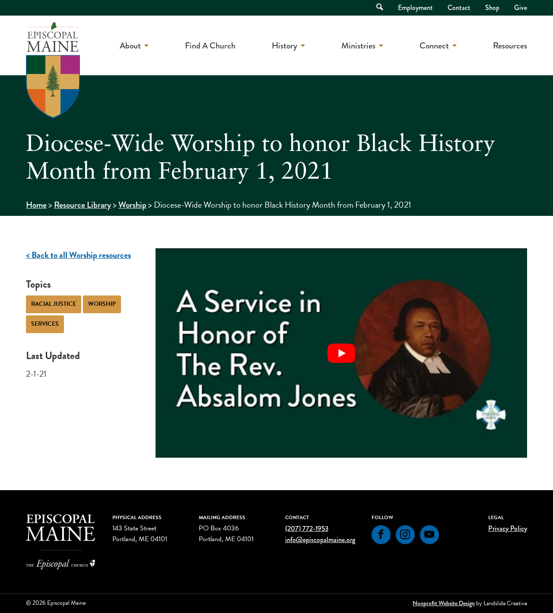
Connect (434, 45)
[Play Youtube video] (341, 353)
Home (36, 205)
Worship (132, 205)
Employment (415, 8)
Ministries (358, 45)
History (284, 45)
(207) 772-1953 (306, 528)
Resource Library (82, 205)
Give (520, 8)
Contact (459, 8)
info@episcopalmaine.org (320, 540)
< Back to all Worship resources (78, 254)
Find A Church (210, 45)
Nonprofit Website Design (444, 603)
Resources (510, 45)
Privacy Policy (507, 528)
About (130, 45)
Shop (492, 8)
